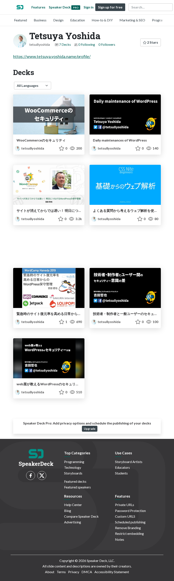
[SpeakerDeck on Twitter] (41, 475)
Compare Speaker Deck (81, 516)
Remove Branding (128, 528)
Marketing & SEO (132, 20)
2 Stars (152, 42)
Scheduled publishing (130, 522)
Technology (72, 467)
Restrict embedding (129, 533)
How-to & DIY (102, 20)
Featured (20, 20)
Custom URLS (125, 516)
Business (40, 20)
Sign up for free (110, 7)
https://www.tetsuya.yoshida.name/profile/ (52, 56)
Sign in (89, 7)
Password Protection (130, 511)
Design (58, 20)
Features (38, 7)
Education (77, 20)
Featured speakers (77, 487)
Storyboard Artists (128, 462)
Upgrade (89, 428)
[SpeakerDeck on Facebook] (30, 475)
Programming (162, 20)
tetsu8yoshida (32, 148)
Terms (61, 572)
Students (121, 473)
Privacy (73, 572)
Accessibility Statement (111, 572)
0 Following (86, 44)
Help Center (73, 505)
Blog (67, 511)
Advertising (72, 522)
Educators (122, 467)
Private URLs (124, 505)
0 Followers (106, 44)
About (49, 572)
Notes (119, 539)
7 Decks (65, 44)
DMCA (86, 572)
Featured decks (75, 481)
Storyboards (73, 473)
